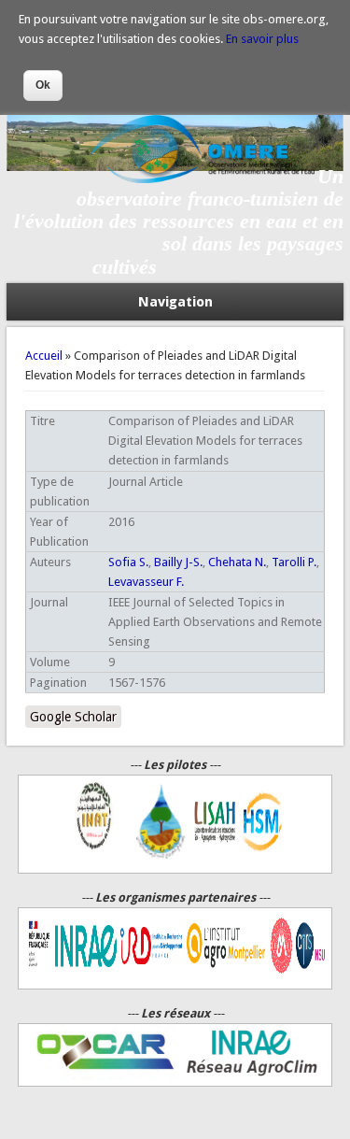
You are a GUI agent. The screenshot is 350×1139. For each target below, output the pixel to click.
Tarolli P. (294, 562)
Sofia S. (128, 562)
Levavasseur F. (146, 582)
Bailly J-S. (178, 562)
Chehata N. (237, 562)
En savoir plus (262, 39)
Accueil (44, 356)
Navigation (175, 301)
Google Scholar (73, 716)
